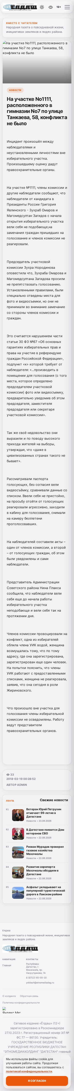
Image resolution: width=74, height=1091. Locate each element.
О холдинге (9, 996)
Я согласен (37, 1080)
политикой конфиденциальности (29, 1071)
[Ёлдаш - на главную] (20, 7)
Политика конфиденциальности (21, 1002)
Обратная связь (29, 996)
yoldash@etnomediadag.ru (40, 982)
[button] (67, 7)
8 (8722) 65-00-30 (36, 977)
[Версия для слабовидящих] (50, 7)
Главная (6, 965)
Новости (15, 90)
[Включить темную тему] (42, 7)
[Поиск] (33, 7)
